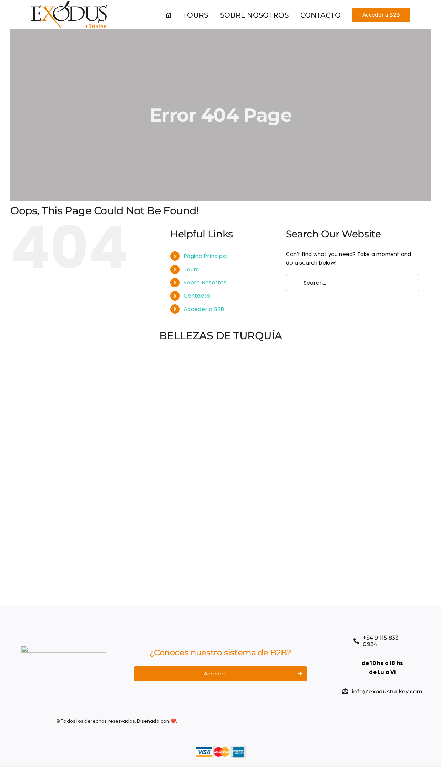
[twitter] (305, 721)
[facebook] (293, 721)
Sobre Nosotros (205, 283)
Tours (191, 269)
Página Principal (206, 256)
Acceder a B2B (204, 309)
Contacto (197, 296)
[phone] (355, 721)
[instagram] (318, 721)
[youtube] (331, 721)
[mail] (343, 721)
